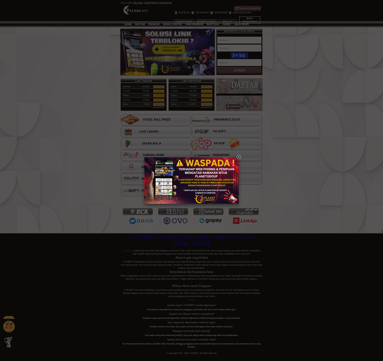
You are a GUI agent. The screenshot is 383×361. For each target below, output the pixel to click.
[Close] (238, 157)
